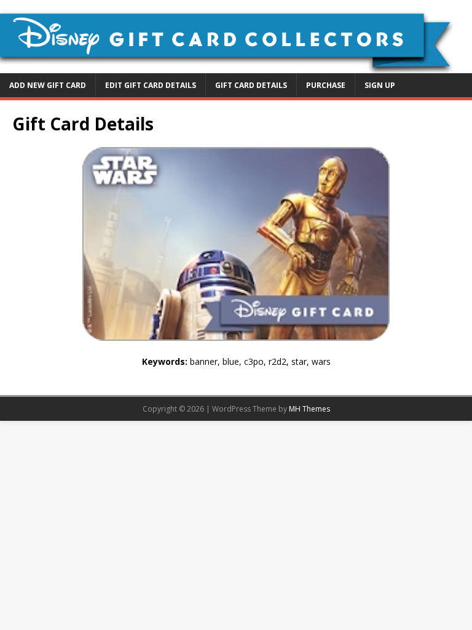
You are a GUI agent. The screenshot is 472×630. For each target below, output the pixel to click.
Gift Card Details (251, 85)
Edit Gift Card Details (150, 85)
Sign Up (379, 85)
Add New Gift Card (47, 85)
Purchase (325, 85)
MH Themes (309, 409)
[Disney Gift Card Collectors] (236, 65)
